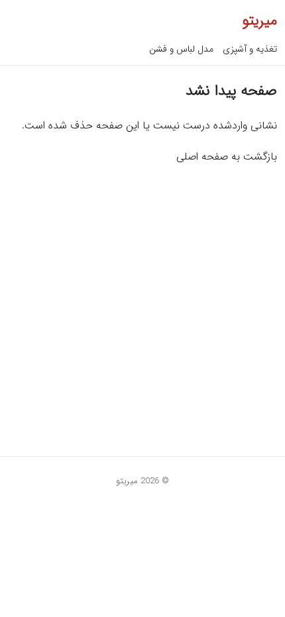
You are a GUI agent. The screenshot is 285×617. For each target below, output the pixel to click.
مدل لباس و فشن (181, 49)
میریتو (259, 20)
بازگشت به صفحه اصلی (226, 156)
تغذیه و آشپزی (250, 49)
